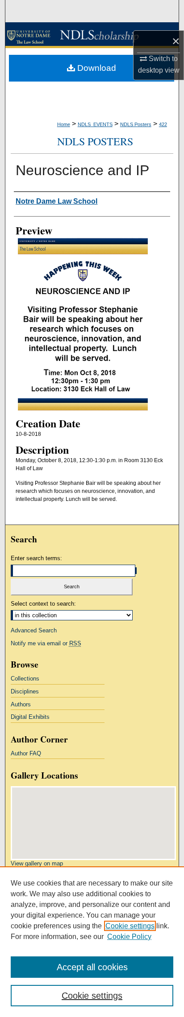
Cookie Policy (129, 936)
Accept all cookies (92, 967)
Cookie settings (130, 926)
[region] (92, 941)
